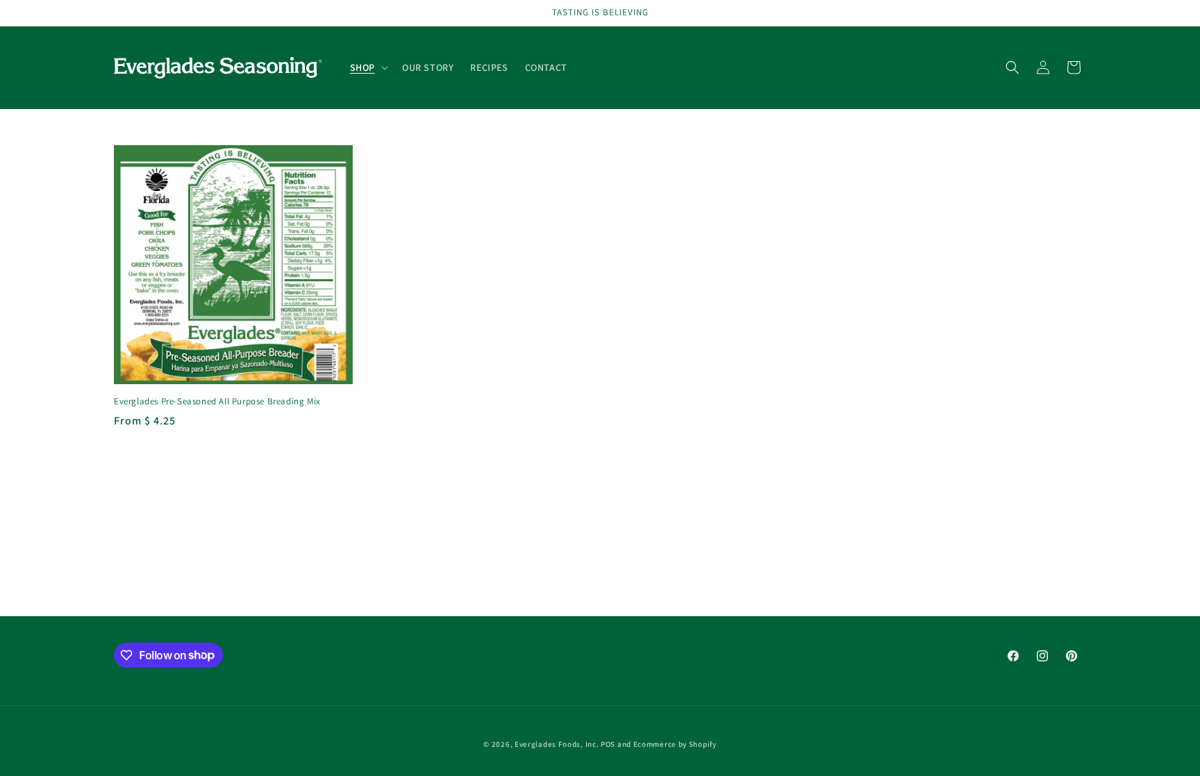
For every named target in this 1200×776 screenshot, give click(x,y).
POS (608, 744)
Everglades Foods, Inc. (557, 744)
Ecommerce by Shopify (675, 744)
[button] (368, 67)
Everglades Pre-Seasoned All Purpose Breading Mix (217, 401)
